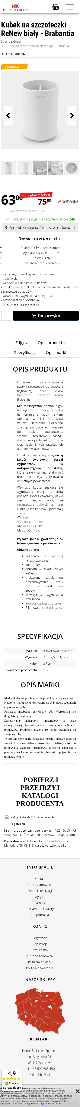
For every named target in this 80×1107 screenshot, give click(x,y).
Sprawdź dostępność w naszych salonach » (42, 227)
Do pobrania (17, 824)
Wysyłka (40, 897)
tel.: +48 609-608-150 (40, 1069)
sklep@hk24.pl (40, 1075)
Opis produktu (51, 342)
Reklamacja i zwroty (40, 909)
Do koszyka (48, 315)
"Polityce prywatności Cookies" (46, 1103)
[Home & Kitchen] (16, 7)
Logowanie (40, 938)
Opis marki (56, 352)
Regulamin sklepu (40, 962)
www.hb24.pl (58, 845)
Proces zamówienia (40, 885)
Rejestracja (40, 944)
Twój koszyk (40, 950)
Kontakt (40, 879)
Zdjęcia (21, 342)
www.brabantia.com (61, 835)
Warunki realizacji (40, 891)
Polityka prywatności (40, 968)
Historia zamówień (40, 956)
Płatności (40, 903)
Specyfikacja (25, 352)
